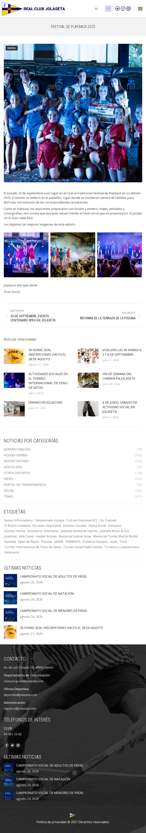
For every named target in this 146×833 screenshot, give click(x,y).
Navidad (10, 542)
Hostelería (34, 531)
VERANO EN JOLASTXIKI (46, 402)
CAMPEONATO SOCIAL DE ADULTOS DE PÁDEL (53, 576)
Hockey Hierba (14, 531)
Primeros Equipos (95, 542)
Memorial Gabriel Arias (75, 536)
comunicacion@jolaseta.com (24, 681)
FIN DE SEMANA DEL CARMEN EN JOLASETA (118, 376)
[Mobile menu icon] (140, 8)
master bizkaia (46, 536)
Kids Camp (26, 536)
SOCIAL (11, 48)
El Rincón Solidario (17, 526)
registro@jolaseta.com (20, 708)
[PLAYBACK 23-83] (119, 254)
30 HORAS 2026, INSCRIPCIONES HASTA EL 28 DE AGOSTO (47, 354)
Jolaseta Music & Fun (114, 531)
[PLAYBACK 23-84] (72, 254)
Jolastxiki (10, 536)
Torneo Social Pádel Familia (82, 547)
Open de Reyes (28, 542)
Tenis (123, 542)
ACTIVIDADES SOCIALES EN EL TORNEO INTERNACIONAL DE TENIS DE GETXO (48, 381)
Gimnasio (114, 526)
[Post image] (14, 356)
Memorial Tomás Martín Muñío (115, 536)
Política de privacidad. (51, 822)
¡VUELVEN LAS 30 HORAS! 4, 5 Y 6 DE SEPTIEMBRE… (122, 352)
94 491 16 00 (12, 734)
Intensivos (51, 531)
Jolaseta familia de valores (79, 531)
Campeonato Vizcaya (49, 520)
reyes (113, 542)
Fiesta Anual (97, 526)
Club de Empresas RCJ (81, 520)
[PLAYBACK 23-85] (26, 254)
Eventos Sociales (75, 526)
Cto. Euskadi (107, 520)
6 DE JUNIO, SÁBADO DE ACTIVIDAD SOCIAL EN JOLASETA (119, 407)
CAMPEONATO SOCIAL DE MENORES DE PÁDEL (54, 611)
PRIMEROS (73, 542)
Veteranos (11, 552)
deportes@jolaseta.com (20, 695)
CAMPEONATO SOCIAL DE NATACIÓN (47, 593)
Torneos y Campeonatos (121, 547)
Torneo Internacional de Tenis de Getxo (32, 547)
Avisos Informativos (18, 520)
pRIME (58, 542)
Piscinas (46, 542)
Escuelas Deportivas (47, 526)
